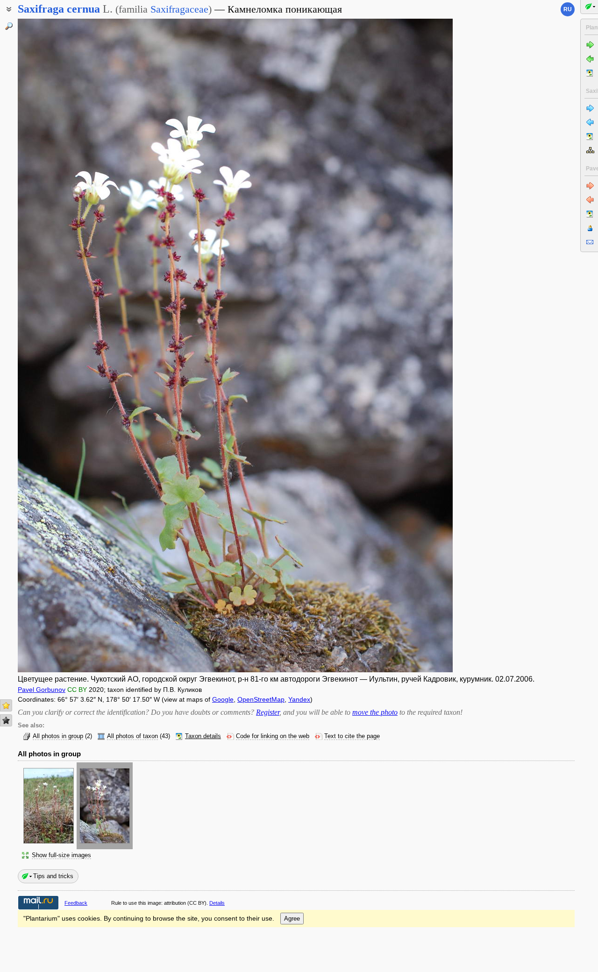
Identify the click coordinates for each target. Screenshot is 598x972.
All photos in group (58, 736)
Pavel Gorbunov (41, 689)
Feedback (75, 903)
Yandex (299, 699)
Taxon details (203, 736)
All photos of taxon (132, 736)
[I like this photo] (6, 705)
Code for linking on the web (272, 736)
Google (223, 699)
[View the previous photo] (63, 345)
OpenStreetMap (261, 699)
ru (567, 9)
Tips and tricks (53, 876)
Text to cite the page (352, 736)
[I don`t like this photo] (6, 720)
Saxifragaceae (179, 9)
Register (267, 712)
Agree (292, 918)
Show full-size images (61, 855)
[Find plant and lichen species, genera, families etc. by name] (9, 26)
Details (217, 903)
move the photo (375, 712)
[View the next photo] (406, 345)
